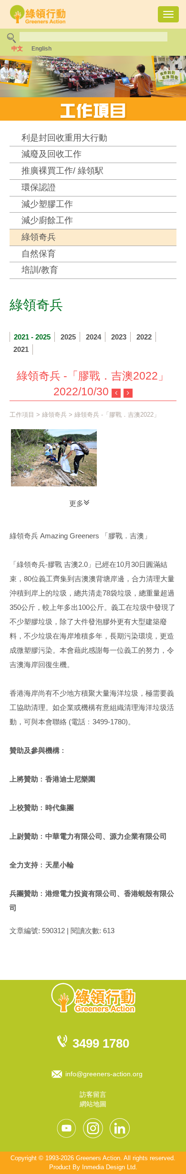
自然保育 (38, 253)
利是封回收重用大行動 (64, 138)
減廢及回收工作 (51, 154)
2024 (93, 337)
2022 (144, 337)
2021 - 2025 (32, 337)
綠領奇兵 (38, 237)
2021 (21, 349)
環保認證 (38, 187)
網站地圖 (93, 1104)
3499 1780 (100, 1043)
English (41, 48)
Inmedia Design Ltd (108, 1167)
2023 (118, 337)
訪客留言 (93, 1094)
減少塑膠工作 (47, 204)
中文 (17, 48)
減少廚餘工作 (47, 220)
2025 (68, 337)
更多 (76, 503)
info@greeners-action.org (104, 1074)
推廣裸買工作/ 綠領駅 (62, 170)
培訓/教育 (39, 270)
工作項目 (22, 414)
